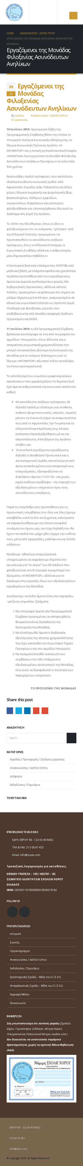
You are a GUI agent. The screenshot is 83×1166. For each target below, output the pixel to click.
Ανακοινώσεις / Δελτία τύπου (49, 115)
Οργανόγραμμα (20, 951)
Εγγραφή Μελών (20, 994)
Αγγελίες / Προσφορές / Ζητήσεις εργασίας (37, 759)
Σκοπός (14, 942)
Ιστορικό (15, 933)
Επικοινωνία (18, 1003)
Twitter (18, 710)
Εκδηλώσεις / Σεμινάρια (25, 785)
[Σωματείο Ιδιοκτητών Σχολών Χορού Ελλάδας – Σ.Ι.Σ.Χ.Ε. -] (14, 12)
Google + (36, 710)
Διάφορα (16, 776)
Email (45, 710)
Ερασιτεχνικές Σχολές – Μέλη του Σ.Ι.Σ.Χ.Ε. (35, 977)
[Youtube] (74, 6)
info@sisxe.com (30, 855)
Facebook (10, 710)
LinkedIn (27, 710)
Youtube (24, 912)
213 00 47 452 (17, 1138)
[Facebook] (66, 6)
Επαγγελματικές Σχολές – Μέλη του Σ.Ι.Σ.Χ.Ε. (36, 985)
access (19, 115)
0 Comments (19, 120)
